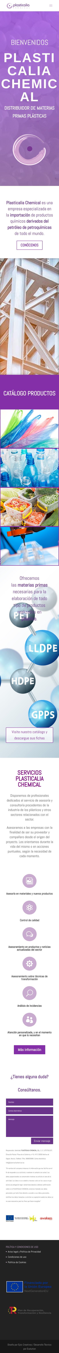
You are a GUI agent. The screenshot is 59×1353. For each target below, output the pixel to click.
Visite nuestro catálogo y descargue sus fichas (29, 735)
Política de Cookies (17, 1262)
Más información (29, 1049)
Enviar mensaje (42, 1141)
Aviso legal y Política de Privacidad (24, 1251)
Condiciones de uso (17, 1256)
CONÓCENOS (30, 245)
